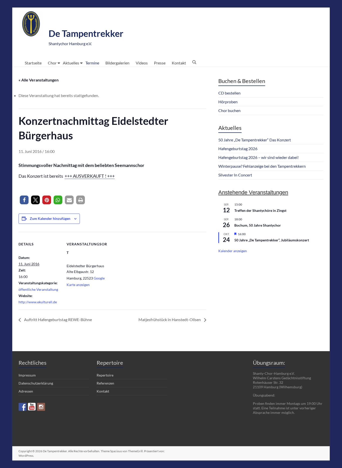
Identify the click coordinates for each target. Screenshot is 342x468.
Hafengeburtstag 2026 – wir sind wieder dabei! (258, 157)
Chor (52, 62)
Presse (159, 62)
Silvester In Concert (235, 174)
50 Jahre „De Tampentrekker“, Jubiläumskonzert (271, 240)
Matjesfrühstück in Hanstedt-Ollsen (170, 319)
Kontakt (179, 62)
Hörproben (228, 101)
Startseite (33, 62)
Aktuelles (71, 62)
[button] (24, 200)
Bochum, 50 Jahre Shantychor (257, 225)
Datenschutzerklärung (36, 383)
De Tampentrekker (86, 33)
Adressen (26, 391)
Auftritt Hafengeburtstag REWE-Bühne (57, 319)
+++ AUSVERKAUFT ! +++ (90, 176)
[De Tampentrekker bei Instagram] (41, 407)
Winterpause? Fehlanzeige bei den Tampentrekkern (262, 166)
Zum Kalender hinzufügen (50, 218)
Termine (92, 62)
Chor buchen (229, 110)
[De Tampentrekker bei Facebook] (23, 407)
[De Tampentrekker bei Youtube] (32, 407)
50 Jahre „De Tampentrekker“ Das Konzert (254, 139)
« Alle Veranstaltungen (39, 79)
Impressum (27, 375)
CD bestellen (229, 92)
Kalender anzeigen (232, 251)
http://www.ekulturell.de (38, 302)
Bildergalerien (117, 62)
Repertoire (105, 375)
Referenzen (105, 383)
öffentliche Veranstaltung (38, 289)
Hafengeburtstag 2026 (237, 148)
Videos (142, 62)
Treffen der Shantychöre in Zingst (260, 210)
